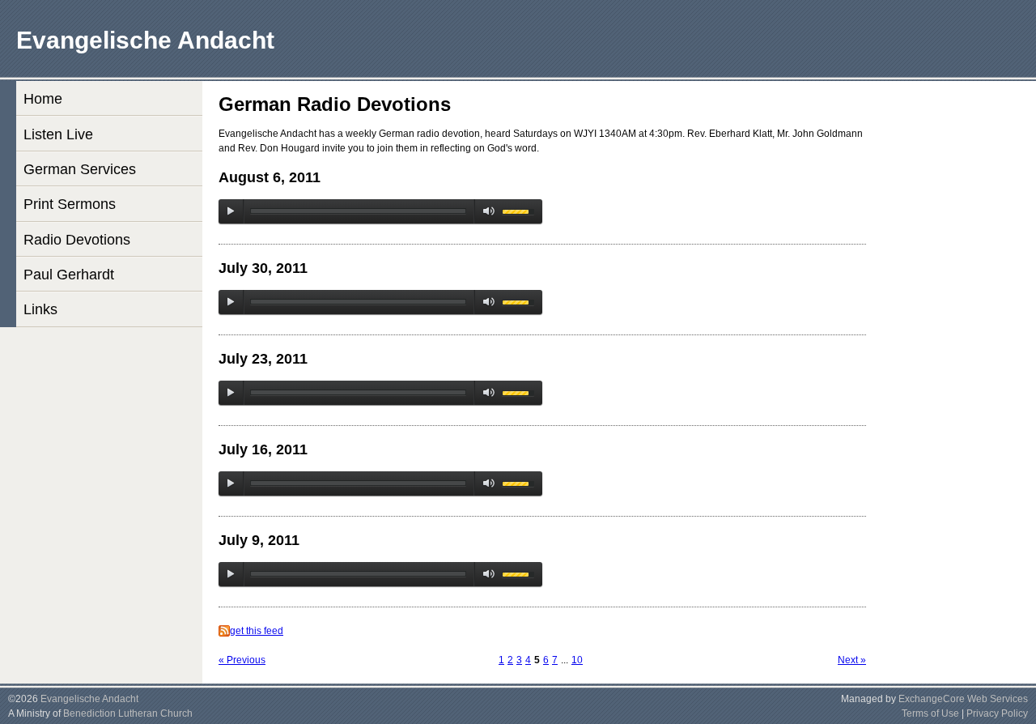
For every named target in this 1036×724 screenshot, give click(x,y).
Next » (852, 660)
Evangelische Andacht (89, 699)
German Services (79, 169)
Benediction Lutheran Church (128, 713)
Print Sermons (69, 204)
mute (485, 211)
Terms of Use (930, 713)
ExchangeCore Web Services (963, 699)
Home (42, 99)
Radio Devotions (76, 240)
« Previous (242, 660)
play (231, 211)
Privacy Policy (997, 713)
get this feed (256, 631)
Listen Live (58, 134)
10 (577, 660)
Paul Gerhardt (68, 274)
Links (40, 309)
